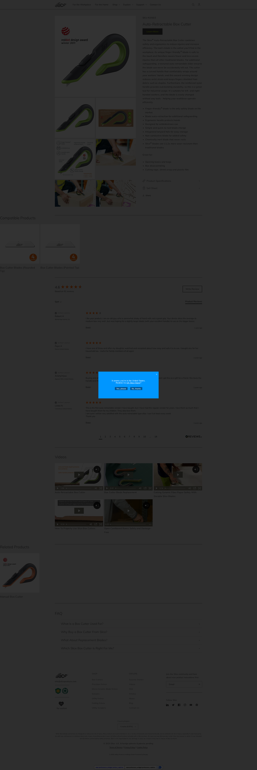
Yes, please (121, 389)
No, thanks (136, 389)
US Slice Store (133, 383)
